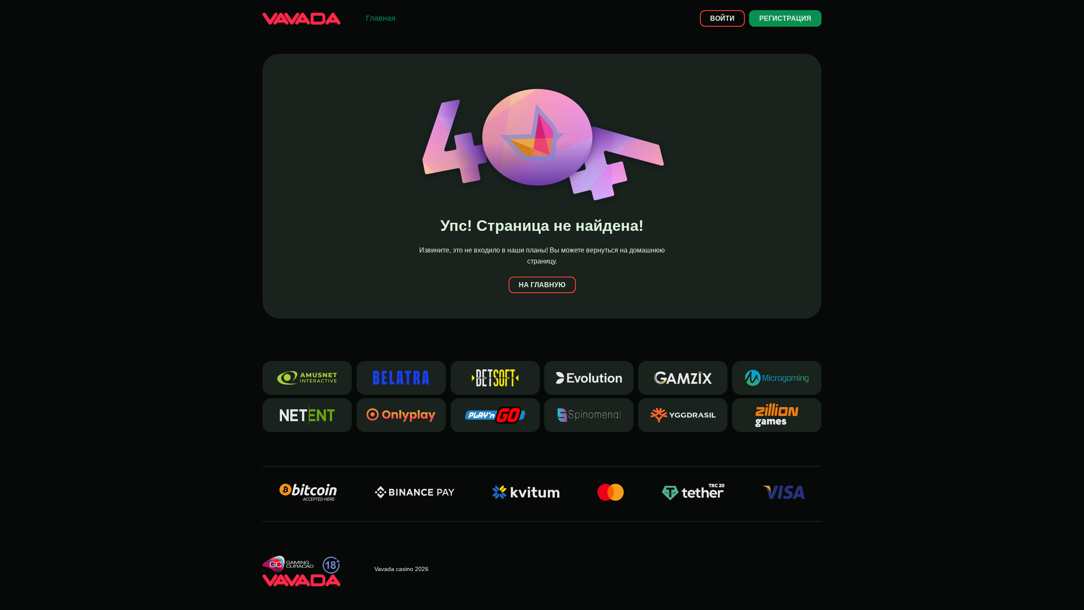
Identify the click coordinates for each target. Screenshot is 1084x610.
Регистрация (785, 18)
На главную (542, 284)
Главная (380, 18)
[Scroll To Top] (836, 588)
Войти (722, 18)
